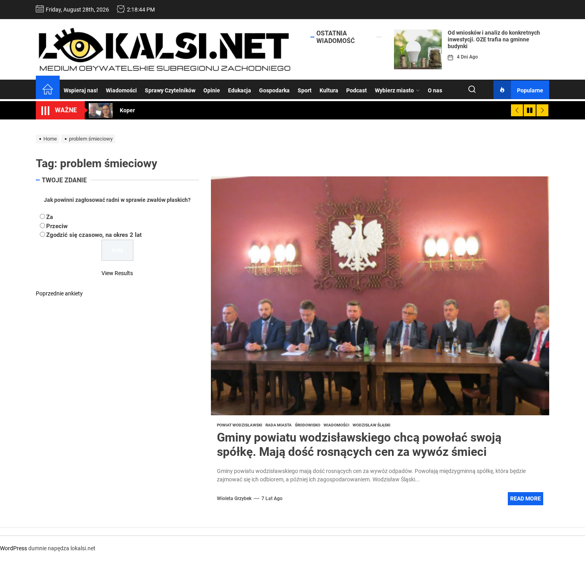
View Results (117, 273)
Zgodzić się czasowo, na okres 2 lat (94, 234)
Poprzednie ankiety (59, 293)
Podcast (356, 90)
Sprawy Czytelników (170, 90)
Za (49, 217)
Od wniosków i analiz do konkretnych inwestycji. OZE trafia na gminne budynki (494, 39)
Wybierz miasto (394, 90)
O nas (435, 90)
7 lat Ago (272, 498)
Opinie (211, 90)
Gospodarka (274, 90)
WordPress (13, 548)
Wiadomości (121, 90)
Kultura (329, 90)
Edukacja (239, 90)
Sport (305, 90)
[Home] (48, 90)
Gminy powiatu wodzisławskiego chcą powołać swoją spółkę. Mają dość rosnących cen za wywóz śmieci (359, 444)
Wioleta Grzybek (234, 498)
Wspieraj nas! (81, 90)
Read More (525, 498)
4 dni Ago (467, 57)
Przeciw (57, 225)
